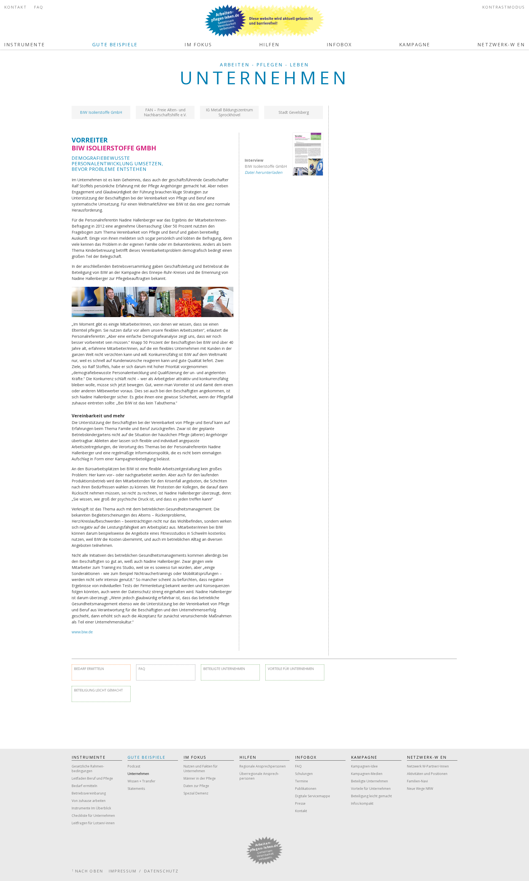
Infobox (339, 44)
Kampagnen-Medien (366, 773)
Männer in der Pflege (199, 778)
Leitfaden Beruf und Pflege (92, 778)
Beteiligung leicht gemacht (98, 690)
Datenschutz (161, 871)
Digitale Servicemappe (312, 796)
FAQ (38, 7)
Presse (300, 803)
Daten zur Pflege (196, 785)
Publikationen (305, 788)
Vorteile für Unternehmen (291, 668)
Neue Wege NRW (420, 788)
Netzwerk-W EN (501, 44)
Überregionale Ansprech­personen (259, 776)
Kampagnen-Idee (364, 766)
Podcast (134, 766)
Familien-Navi (417, 781)
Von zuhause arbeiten (89, 800)
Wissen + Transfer (141, 781)
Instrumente (24, 44)
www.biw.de (82, 631)
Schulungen (304, 773)
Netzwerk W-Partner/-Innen (428, 766)
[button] (101, 112)
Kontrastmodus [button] (503, 7)
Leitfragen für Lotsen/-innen (93, 823)
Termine (301, 781)
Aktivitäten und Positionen (427, 773)
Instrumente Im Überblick (91, 808)
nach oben (89, 871)
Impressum (122, 871)
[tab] (101, 112)
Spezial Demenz (195, 793)
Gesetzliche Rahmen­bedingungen (88, 768)
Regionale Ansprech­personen (262, 766)
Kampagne (414, 44)
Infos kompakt (362, 803)
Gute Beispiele (115, 44)
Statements (136, 788)
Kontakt (15, 7)
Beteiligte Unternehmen (224, 668)
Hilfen (269, 44)
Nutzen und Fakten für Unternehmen (200, 768)
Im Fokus (198, 44)
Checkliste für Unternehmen (93, 815)
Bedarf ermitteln (89, 668)
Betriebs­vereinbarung (89, 793)
